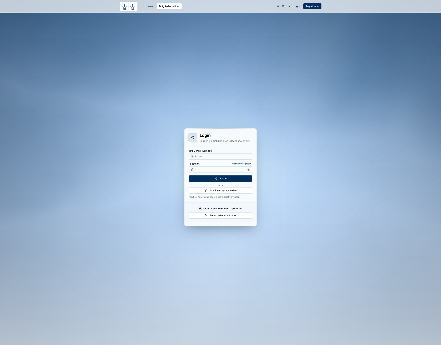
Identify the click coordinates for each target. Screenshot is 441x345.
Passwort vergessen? (242, 163)
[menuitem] (278, 6)
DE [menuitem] (282, 6)
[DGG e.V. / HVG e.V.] (128, 6)
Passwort (194, 163)
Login (297, 6)
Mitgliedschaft (167, 6)
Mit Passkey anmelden (223, 190)
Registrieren (312, 6)
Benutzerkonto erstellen (223, 215)
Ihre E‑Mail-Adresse (200, 151)
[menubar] (280, 6)
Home (149, 6)
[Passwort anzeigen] (248, 169)
